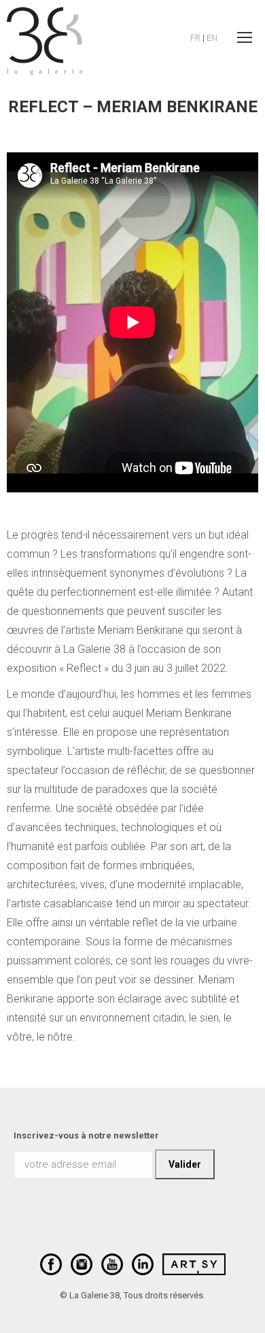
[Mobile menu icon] (244, 37)
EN (212, 38)
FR (195, 38)
